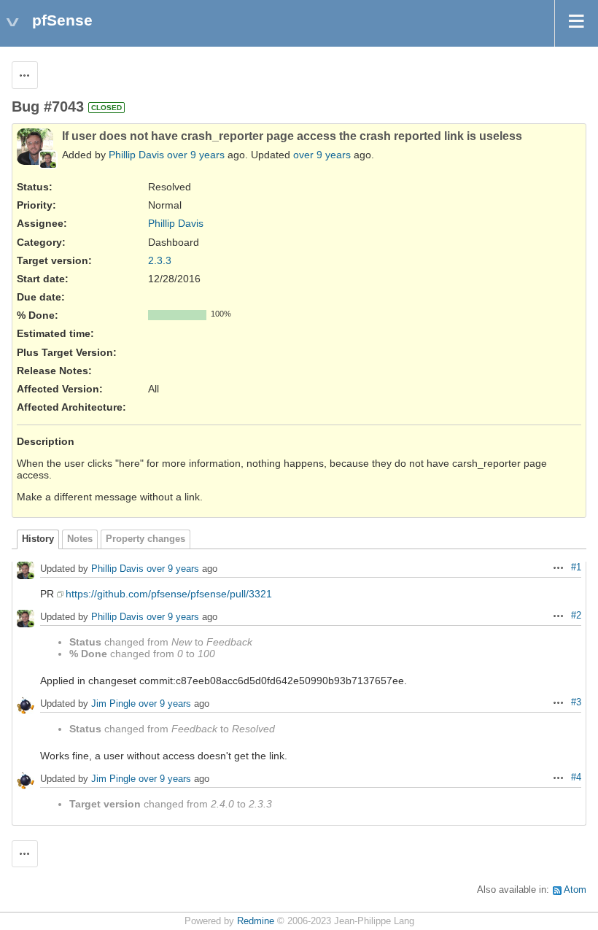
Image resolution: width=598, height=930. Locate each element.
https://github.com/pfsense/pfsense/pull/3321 (169, 594)
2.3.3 (159, 260)
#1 (576, 567)
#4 (576, 777)
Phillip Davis (136, 154)
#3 (576, 702)
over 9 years (196, 154)
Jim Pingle (113, 703)
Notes (80, 539)
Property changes (145, 539)
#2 (576, 616)
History (38, 539)
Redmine (255, 921)
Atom (575, 890)
